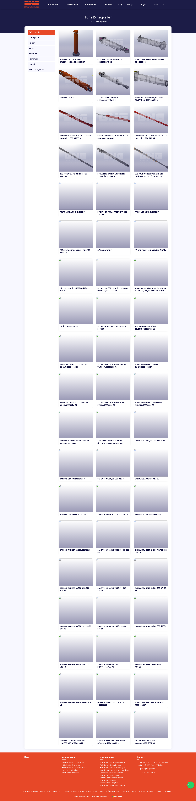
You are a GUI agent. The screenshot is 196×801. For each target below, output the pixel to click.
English (156, 4)
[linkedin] (39, 763)
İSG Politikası (100, 791)
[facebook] (30, 763)
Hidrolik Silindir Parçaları (109, 775)
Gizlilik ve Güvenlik (164, 791)
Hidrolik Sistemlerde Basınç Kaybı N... (114, 770)
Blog (120, 4)
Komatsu (33, 53)
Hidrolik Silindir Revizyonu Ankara (113, 762)
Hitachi (32, 43)
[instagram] (25, 763)
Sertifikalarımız (128, 791)
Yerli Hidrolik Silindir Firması (110, 765)
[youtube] (34, 763)
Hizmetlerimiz (54, 4)
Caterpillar (34, 37)
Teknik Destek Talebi (145, 791)
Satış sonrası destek (70, 772)
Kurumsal (107, 4)
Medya (130, 4)
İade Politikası (113, 791)
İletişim (143, 4)
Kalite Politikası (86, 791)
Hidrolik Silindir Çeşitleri (109, 783)
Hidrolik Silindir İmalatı (71, 765)
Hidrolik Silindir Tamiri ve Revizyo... (75, 767)
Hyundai (33, 64)
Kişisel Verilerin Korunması (35, 791)
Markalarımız (73, 4)
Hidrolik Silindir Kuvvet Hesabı (111, 778)
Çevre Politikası (71, 791)
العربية (165, 4)
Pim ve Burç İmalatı (70, 770)
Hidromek (33, 59)
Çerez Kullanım (55, 791)
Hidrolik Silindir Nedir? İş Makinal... (113, 785)
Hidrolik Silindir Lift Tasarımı (73, 762)
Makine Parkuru (92, 4)
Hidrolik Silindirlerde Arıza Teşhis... (113, 767)
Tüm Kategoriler (36, 69)
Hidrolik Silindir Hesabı (108, 780)
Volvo (31, 48)
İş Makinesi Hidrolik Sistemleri (111, 772)
